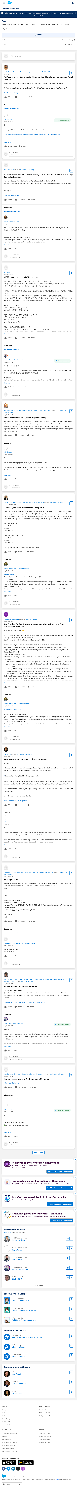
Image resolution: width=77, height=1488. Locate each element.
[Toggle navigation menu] (73, 8)
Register (52, 13)
